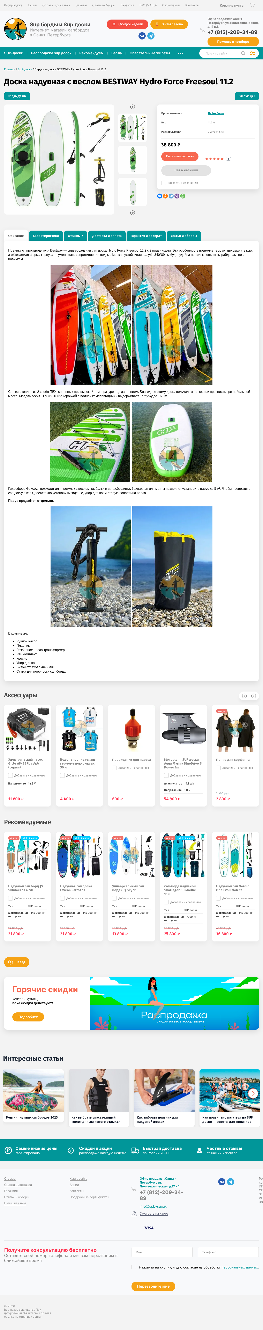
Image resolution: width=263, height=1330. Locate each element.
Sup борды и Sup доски (60, 24)
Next (132, 212)
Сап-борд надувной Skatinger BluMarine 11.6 (180, 890)
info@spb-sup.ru (153, 1206)
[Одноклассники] (165, 196)
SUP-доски (25, 69)
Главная (9, 69)
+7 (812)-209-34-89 (232, 32)
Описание (16, 236)
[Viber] (176, 196)
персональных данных (240, 1267)
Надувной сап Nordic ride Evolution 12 (232, 888)
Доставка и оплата (107, 236)
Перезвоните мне (153, 1286)
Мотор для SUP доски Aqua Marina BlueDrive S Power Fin (183, 763)
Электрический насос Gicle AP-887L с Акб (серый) (25, 763)
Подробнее (28, 1017)
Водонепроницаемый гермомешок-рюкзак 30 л (77, 763)
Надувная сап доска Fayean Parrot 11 (76, 888)
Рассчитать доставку (180, 156)
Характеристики (46, 236)
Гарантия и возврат (146, 236)
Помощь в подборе (233, 41)
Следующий (247, 96)
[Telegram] (171, 196)
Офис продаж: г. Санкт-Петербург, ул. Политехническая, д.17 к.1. (233, 23)
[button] (253, 1093)
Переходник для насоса (131, 760)
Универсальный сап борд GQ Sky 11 (128, 888)
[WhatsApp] (182, 196)
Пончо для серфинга (233, 760)
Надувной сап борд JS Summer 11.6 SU (25, 888)
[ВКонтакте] (159, 196)
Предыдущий (17, 96)
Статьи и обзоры (184, 236)
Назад (20, 962)
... (180, 52)
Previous (132, 106)
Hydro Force (216, 113)
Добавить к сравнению (182, 183)
